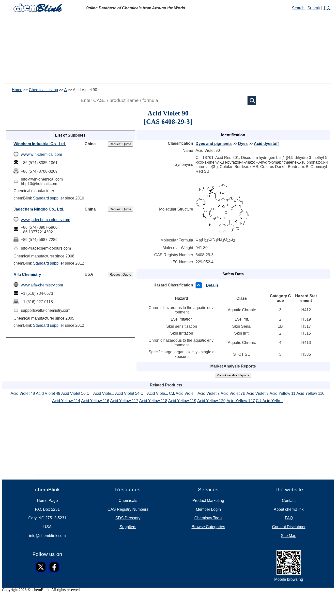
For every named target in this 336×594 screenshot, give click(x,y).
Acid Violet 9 (257, 393)
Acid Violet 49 (48, 393)
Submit (313, 8)
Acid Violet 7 (209, 393)
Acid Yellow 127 (241, 401)
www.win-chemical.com (41, 154)
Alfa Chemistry (27, 274)
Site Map (288, 536)
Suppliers (128, 527)
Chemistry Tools (208, 518)
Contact (288, 500)
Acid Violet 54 (127, 393)
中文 (327, 8)
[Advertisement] (168, 48)
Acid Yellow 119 (182, 401)
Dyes (243, 143)
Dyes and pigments (214, 143)
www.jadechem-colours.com (45, 220)
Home (17, 90)
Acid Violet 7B (233, 393)
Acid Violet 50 (73, 393)
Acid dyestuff (266, 143)
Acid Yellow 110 (310, 393)
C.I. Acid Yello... (269, 401)
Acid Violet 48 (23, 393)
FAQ (289, 518)
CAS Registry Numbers (127, 509)
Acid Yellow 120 (211, 401)
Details (212, 285)
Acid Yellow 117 (124, 401)
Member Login (208, 509)
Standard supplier (48, 198)
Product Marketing (208, 500)
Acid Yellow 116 (95, 401)
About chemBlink (289, 509)
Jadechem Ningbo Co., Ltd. (39, 209)
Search (298, 8)
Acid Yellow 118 (153, 401)
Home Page (47, 500)
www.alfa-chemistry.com (42, 285)
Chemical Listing (43, 90)
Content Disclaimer (288, 527)
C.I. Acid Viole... (100, 393)
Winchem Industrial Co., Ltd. (40, 144)
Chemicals (128, 500)
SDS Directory (127, 518)
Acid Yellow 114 (66, 401)
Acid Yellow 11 (282, 393)
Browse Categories (208, 527)
